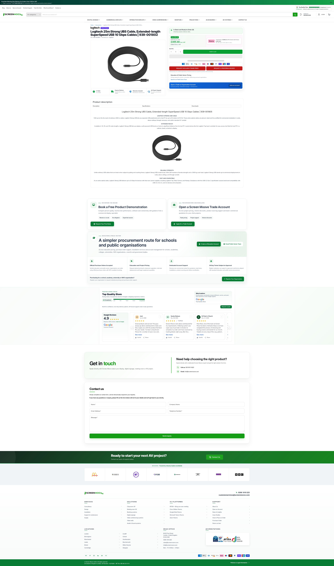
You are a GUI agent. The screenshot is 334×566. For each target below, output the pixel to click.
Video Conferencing (159, 20)
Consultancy (88, 506)
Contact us (58, 8)
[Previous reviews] (132, 327)
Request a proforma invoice (224, 68)
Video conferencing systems (135, 518)
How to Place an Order (218, 518)
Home (92, 25)
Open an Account (17, 8)
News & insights (217, 512)
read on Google (120, 321)
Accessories (210, 20)
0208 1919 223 (19, 3)
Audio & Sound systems (134, 523)
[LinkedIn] (98, 555)
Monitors (178, 20)
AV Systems (227, 20)
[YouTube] (106, 555)
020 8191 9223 (190, 367)
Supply (86, 518)
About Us (215, 506)
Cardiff (124, 534)
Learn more (218, 41)
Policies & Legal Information (239, 562)
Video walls (130, 520)
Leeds (86, 542)
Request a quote (226, 307)
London (86, 534)
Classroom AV (131, 506)
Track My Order (38, 8)
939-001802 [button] (96, 37)
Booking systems (132, 512)
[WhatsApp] (102, 555)
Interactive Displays (137, 20)
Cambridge (87, 548)
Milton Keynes (127, 545)
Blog (3, 8)
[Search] (295, 15)
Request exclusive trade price (187, 68)
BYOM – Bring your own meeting (179, 506)
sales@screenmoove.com (170, 542)
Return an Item (216, 523)
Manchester (87, 539)
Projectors (193, 20)
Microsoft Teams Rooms (177, 515)
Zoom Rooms (174, 518)
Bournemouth (126, 542)
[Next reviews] (229, 327)
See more (138, 335)
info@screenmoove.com (192, 371)
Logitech (111, 37)
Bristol (86, 545)
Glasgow (125, 548)
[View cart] (329, 14)
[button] (205, 56)
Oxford (125, 536)
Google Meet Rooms (176, 512)
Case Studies (216, 515)
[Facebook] (90, 555)
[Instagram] (94, 555)
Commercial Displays (114, 20)
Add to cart (212, 52)
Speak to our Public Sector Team (179, 79)
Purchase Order (217, 520)
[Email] (86, 555)
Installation (87, 512)
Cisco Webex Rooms (176, 509)
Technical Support (27, 8)
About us (8, 8)
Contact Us (242, 20)
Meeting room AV (132, 509)
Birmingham (87, 536)
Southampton (126, 539)
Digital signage (131, 515)
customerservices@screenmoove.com (234, 495)
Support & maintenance (91, 515)
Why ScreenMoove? (48, 8)
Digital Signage (92, 20)
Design (86, 509)
